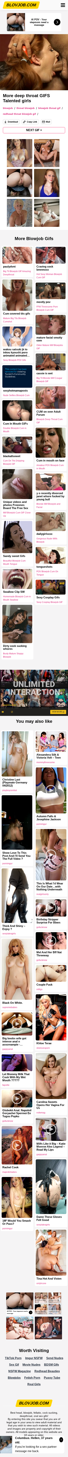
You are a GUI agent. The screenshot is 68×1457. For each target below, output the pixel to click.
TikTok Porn (13, 1358)
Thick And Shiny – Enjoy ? (13, 928)
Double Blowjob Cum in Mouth (14, 430)
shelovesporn (43, 1048)
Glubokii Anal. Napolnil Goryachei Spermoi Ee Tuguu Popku (16, 1113)
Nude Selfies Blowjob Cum (16, 395)
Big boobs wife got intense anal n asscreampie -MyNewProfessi (14, 1041)
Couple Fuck (44, 984)
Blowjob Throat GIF (49, 108)
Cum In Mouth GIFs (15, 423)
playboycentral (9, 790)
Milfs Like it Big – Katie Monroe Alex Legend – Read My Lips (50, 1146)
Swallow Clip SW (14, 591)
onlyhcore (41, 1283)
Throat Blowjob (26, 108)
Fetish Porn (32, 1377)
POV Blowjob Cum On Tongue (47, 573)
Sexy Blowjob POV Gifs (14, 360)
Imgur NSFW (34, 1358)
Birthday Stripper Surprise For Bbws (48, 921)
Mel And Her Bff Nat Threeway (49, 954)
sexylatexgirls (9, 933)
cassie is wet (44, 373)
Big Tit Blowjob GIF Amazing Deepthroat (17, 273)
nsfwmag (40, 1112)
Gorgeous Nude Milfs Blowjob (46, 540)
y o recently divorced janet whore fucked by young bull (50, 496)
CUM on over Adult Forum (48, 413)
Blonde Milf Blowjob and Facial (48, 506)
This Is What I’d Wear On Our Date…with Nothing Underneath (49, 886)
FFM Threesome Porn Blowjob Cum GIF (47, 308)
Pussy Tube (52, 1377)
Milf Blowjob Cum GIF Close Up (17, 514)
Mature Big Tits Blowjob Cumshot (14, 320)
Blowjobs (14, 1377)
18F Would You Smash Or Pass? (16, 1222)
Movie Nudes (31, 1364)
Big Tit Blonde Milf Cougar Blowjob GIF (49, 380)
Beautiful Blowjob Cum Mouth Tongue (14, 562)
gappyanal (7, 1049)
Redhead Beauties (47, 1371)
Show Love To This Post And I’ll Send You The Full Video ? (16, 855)
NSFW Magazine (19, 1371)
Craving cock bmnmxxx (44, 268)
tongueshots (44, 566)
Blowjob (8, 108)
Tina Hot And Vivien (48, 1278)
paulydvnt (9, 266)
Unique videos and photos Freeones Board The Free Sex (15, 505)
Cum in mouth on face (50, 460)
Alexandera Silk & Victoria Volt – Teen (48, 756)
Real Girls (34, 1384)
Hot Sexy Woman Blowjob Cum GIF (49, 276)
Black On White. (12, 1002)
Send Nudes (54, 1358)
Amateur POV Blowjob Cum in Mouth (50, 467)
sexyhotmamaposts (15, 390)
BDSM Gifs (51, 1364)
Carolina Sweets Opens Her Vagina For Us (50, 1105)
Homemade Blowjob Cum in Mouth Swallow (17, 598)
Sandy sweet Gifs (14, 556)
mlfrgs (39, 989)
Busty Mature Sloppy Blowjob (13, 655)
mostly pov (43, 302)
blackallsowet (11, 456)
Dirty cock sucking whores (15, 648)
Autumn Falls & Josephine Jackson (48, 818)
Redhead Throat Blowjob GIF (19, 114)
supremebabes (9, 1007)
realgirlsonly (42, 894)
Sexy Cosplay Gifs (48, 597)
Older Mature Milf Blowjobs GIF (49, 347)
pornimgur (41, 824)
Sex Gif (14, 1364)
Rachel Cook (10, 1167)
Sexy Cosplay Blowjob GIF (49, 602)
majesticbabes (9, 1172)
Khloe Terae (43, 1043)
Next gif (34, 130)
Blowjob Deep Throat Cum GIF (49, 421)
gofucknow (41, 927)
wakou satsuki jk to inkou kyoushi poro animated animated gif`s (15, 352)
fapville (5, 1085)
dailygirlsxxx (44, 534)
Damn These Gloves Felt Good (49, 1218)
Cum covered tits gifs (16, 313)
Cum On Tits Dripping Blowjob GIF (13, 462)
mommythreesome (45, 762)
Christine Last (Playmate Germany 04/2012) (14, 782)
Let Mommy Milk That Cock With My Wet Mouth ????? (16, 1077)
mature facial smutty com (49, 339)
